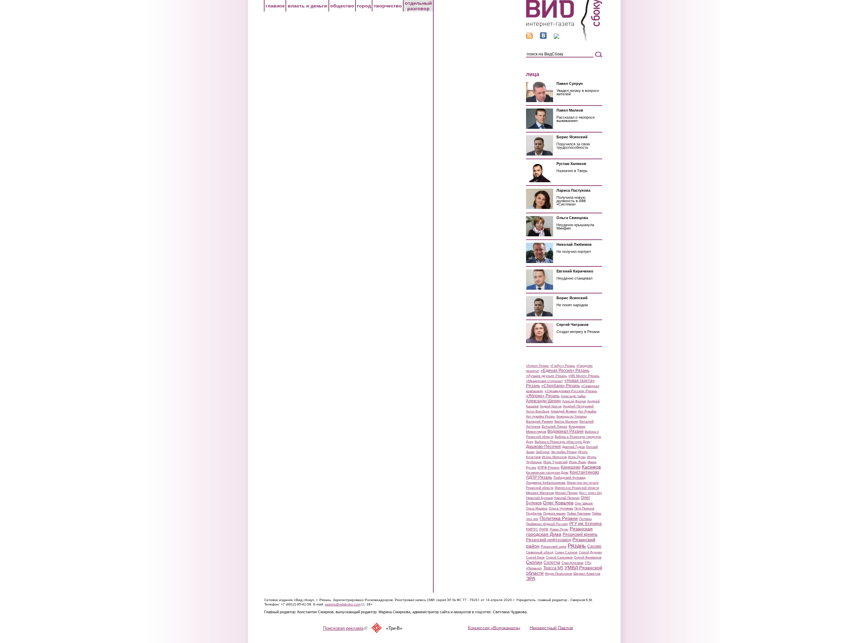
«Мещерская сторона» (544, 381)
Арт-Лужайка (587, 411)
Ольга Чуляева (561, 508)
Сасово (594, 546)
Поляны (585, 519)
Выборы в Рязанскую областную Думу (562, 442)
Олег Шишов (584, 503)
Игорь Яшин (577, 462)
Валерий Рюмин (539, 421)
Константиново (584, 472)
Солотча (552, 562)
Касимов (591, 467)
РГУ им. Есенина (585, 523)
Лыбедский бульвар (569, 477)
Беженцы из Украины (571, 416)
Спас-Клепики (573, 563)
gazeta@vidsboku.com (344, 604)
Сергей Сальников (559, 557)
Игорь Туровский (555, 462)
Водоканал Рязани (565, 431)
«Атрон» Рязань (537, 365)
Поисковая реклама (345, 628)
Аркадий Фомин (564, 411)
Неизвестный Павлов (551, 627)
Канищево (570, 467)
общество (342, 5)
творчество (388, 5)
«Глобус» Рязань (562, 365)
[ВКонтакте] (543, 37)
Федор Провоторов (558, 573)
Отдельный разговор (418, 5)
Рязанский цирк (553, 546)
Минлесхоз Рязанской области (577, 488)
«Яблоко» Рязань (543, 396)
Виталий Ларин (554, 426)
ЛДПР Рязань (539, 477)
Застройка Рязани (564, 452)
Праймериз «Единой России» (547, 524)
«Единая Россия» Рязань (565, 370)
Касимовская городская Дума (547, 472)
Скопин (534, 562)
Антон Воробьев (537, 411)
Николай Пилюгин (566, 498)
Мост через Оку (590, 493)
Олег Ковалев (558, 502)
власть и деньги (307, 5)
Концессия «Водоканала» (494, 627)
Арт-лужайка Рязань (540, 416)
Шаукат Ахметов (586, 573)
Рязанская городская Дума (559, 531)
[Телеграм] (556, 37)
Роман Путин (559, 529)
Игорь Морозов (554, 457)
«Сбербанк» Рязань (560, 385)
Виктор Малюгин (566, 421)
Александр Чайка (573, 396)
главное (275, 5)
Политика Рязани (559, 518)
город (364, 5)
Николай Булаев (539, 498)
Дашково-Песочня (543, 446)
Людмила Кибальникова (546, 482)
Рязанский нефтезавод (548, 540)
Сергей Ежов (535, 557)
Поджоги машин (554, 513)
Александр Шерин (543, 401)
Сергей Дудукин (590, 552)
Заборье (543, 452)
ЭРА (530, 578)
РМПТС (532, 529)
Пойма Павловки (579, 513)
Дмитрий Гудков (573, 447)
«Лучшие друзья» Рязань (546, 376)
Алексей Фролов (574, 401)
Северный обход (539, 552)
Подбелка (534, 513)
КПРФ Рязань (549, 467)
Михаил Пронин (566, 493)
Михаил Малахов (540, 493)
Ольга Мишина (536, 508)
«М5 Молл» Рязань (583, 376)
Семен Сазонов (566, 552)
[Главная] (564, 40)
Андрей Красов (551, 406)
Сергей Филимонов (587, 557)
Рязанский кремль (580, 534)
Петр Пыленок (584, 508)
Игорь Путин (577, 457)
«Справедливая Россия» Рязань (571, 391)
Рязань (577, 545)
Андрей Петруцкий (578, 406)
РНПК (543, 529)
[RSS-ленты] (529, 37)
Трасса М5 (553, 568)
